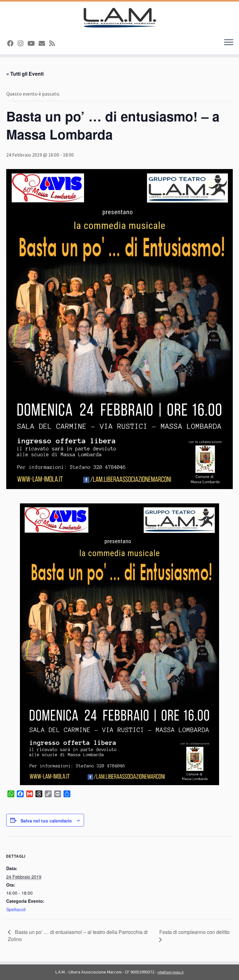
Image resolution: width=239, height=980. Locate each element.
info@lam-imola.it (170, 972)
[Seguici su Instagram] (22, 44)
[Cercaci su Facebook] (12, 44)
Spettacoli (16, 909)
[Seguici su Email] (44, 44)
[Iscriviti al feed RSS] (54, 44)
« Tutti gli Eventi (25, 73)
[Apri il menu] (228, 43)
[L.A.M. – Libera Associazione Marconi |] (119, 17)
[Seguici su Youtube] (33, 44)
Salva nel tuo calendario (46, 820)
